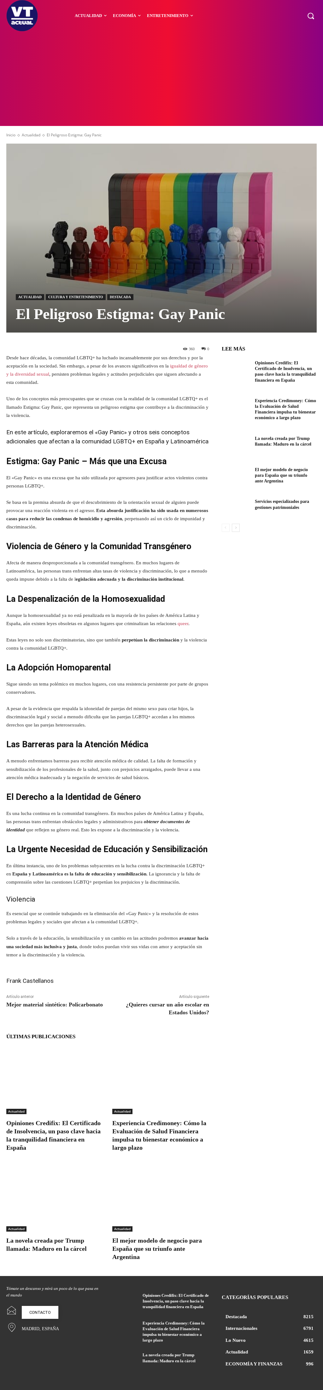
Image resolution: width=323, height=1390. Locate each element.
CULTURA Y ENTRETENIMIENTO (75, 297)
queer (183, 623)
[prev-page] (226, 528)
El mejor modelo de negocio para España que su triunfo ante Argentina (157, 1248)
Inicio (10, 135)
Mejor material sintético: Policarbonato (54, 1004)
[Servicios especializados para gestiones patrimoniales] (236, 507)
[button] (311, 16)
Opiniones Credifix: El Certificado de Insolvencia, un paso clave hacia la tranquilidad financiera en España (176, 1301)
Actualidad (31, 135)
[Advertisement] (161, 79)
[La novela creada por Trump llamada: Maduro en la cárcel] (54, 1198)
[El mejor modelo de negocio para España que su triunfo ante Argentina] (160, 1198)
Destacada (120, 297)
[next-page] (236, 528)
